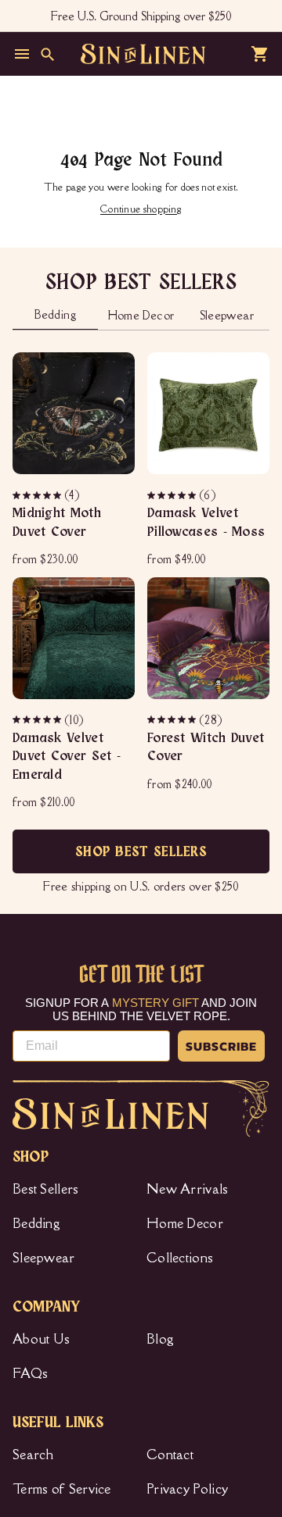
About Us (41, 1338)
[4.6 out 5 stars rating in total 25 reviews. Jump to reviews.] (172, 719)
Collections (179, 1257)
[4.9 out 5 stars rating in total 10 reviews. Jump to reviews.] (38, 719)
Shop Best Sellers (141, 852)
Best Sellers (46, 1189)
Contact (169, 1454)
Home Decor (184, 1223)
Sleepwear (44, 1257)
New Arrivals (187, 1189)
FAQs (30, 1373)
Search (33, 1454)
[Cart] (260, 54)
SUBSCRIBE (221, 1046)
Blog (160, 1338)
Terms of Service (62, 1488)
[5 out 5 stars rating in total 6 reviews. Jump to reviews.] (172, 495)
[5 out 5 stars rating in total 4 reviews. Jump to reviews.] (38, 495)
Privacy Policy (187, 1488)
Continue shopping (141, 209)
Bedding (36, 1223)
